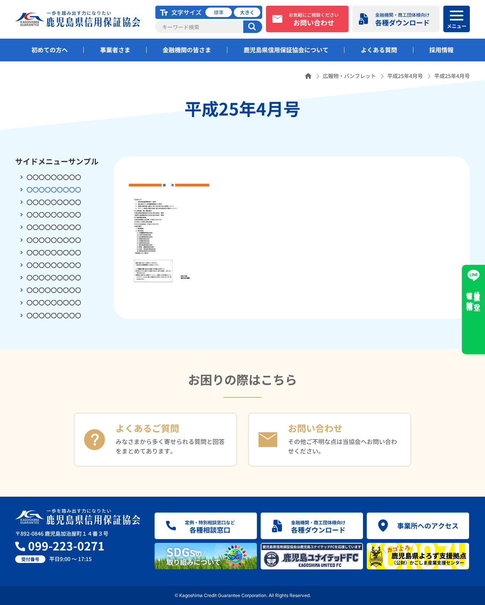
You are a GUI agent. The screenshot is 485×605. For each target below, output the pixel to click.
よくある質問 (379, 49)
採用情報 (441, 49)
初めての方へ (49, 49)
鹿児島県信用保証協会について (286, 49)
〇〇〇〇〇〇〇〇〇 (54, 176)
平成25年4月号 (405, 76)
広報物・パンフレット (349, 76)
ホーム (308, 76)
